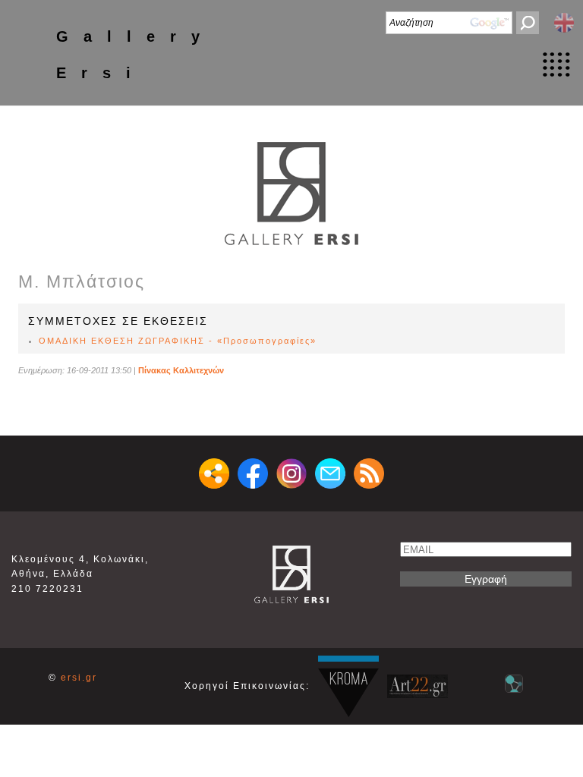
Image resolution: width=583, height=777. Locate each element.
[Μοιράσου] (214, 473)
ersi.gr (79, 677)
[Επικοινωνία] (330, 473)
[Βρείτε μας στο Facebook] (253, 473)
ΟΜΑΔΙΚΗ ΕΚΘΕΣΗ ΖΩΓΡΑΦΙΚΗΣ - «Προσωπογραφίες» (178, 340)
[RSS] (369, 473)
